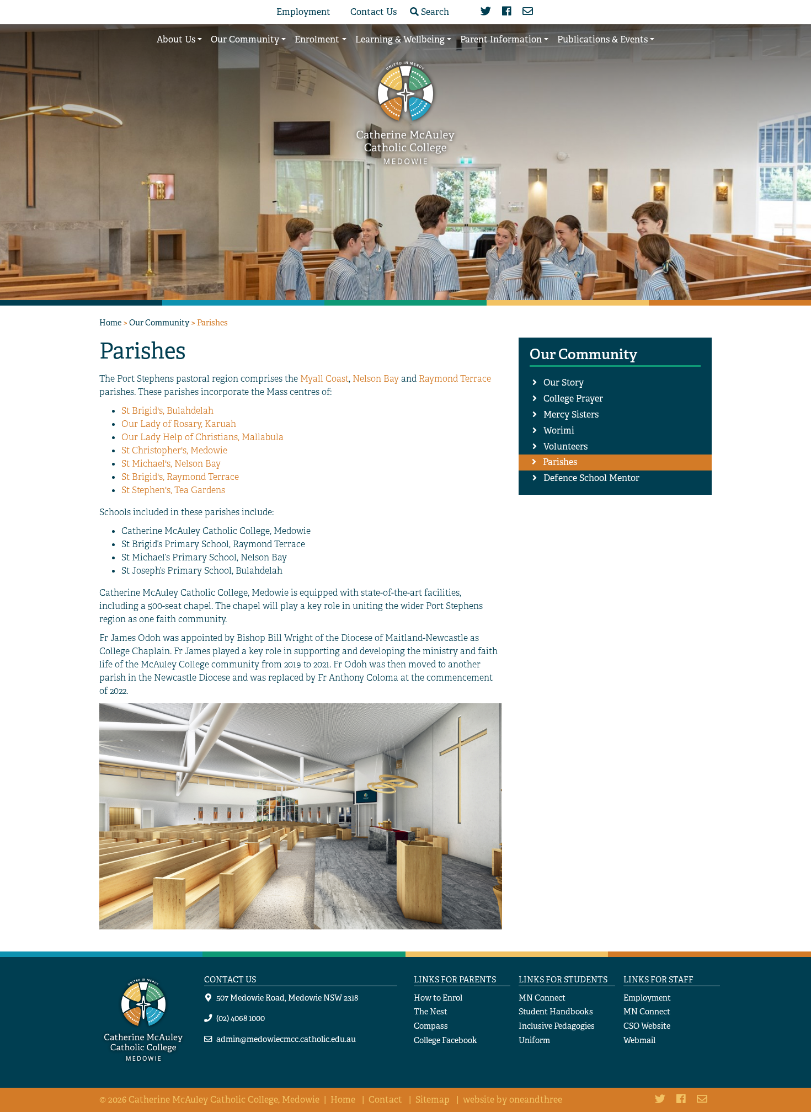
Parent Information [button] (501, 39)
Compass (431, 1025)
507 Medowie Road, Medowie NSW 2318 (287, 997)
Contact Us (373, 12)
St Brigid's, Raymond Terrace (180, 477)
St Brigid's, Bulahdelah (167, 410)
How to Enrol (438, 997)
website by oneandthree (512, 1099)
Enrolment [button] (317, 39)
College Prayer (573, 398)
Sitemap (432, 1099)
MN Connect (542, 997)
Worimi (558, 430)
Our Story (563, 382)
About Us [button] (176, 39)
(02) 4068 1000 (240, 1018)
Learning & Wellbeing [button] (400, 39)
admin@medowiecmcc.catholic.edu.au (286, 1039)
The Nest (430, 1011)
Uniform (534, 1040)
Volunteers (565, 446)
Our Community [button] (245, 39)
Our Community (159, 322)
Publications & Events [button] (602, 39)
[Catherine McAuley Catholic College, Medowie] (405, 111)
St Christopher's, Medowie (174, 450)
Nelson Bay (376, 378)
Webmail (639, 1040)
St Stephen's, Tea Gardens (173, 490)
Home (110, 322)
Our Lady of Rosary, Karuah (178, 424)
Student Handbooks (556, 1011)
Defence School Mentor (591, 478)
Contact (385, 1099)
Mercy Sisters (571, 414)
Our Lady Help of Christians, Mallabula (202, 437)
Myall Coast (324, 378)
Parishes (560, 462)
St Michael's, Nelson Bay (171, 463)
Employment (303, 12)
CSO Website (646, 1025)
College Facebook (445, 1040)
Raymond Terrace (455, 378)
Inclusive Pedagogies (557, 1025)
